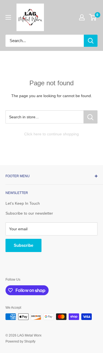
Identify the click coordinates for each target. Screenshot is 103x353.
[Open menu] (8, 17)
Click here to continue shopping (51, 134)
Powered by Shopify (20, 341)
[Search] (91, 41)
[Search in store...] (90, 117)
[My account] (82, 17)
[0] (93, 17)
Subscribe (23, 245)
